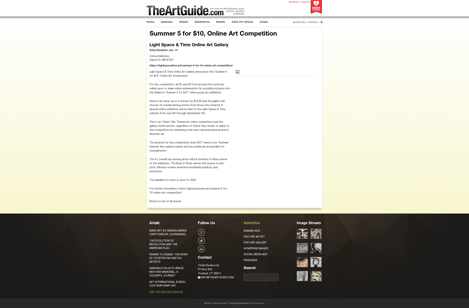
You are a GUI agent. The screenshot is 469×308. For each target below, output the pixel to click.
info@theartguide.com (217, 277)
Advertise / (300, 22)
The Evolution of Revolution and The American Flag (163, 244)
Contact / (313, 22)
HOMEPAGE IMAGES (256, 248)
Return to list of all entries (165, 201)
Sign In (306, 2)
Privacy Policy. (258, 303)
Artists (183, 22)
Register (294, 2)
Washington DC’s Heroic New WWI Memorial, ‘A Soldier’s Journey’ (166, 272)
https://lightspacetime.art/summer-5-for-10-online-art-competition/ (191, 66)
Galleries (167, 22)
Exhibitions (202, 22)
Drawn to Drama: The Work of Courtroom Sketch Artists (168, 258)
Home (150, 22)
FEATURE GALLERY (255, 242)
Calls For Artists (242, 22)
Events (220, 22)
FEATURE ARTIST (254, 236)
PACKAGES (250, 260)
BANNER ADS (252, 230)
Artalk (264, 22)
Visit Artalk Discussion (166, 292)
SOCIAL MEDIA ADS (255, 254)
